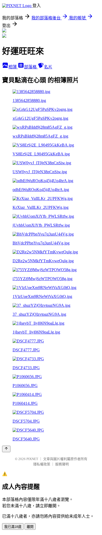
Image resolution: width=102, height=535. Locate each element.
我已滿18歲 (12, 527)
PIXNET (32, 459)
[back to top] (6, 449)
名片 (48, 67)
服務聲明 (62, 464)
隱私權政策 (41, 464)
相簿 (13, 67)
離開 (30, 527)
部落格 (31, 67)
